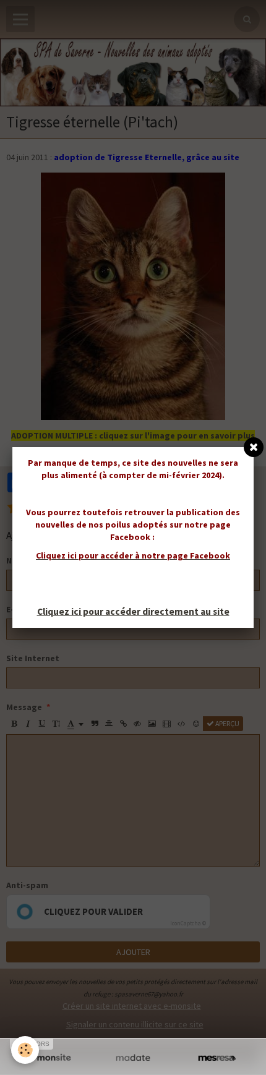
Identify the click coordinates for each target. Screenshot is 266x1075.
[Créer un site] (49, 1058)
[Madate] (132, 1058)
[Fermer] (254, 447)
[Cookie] (25, 1050)
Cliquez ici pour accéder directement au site (133, 611)
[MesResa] (217, 1058)
